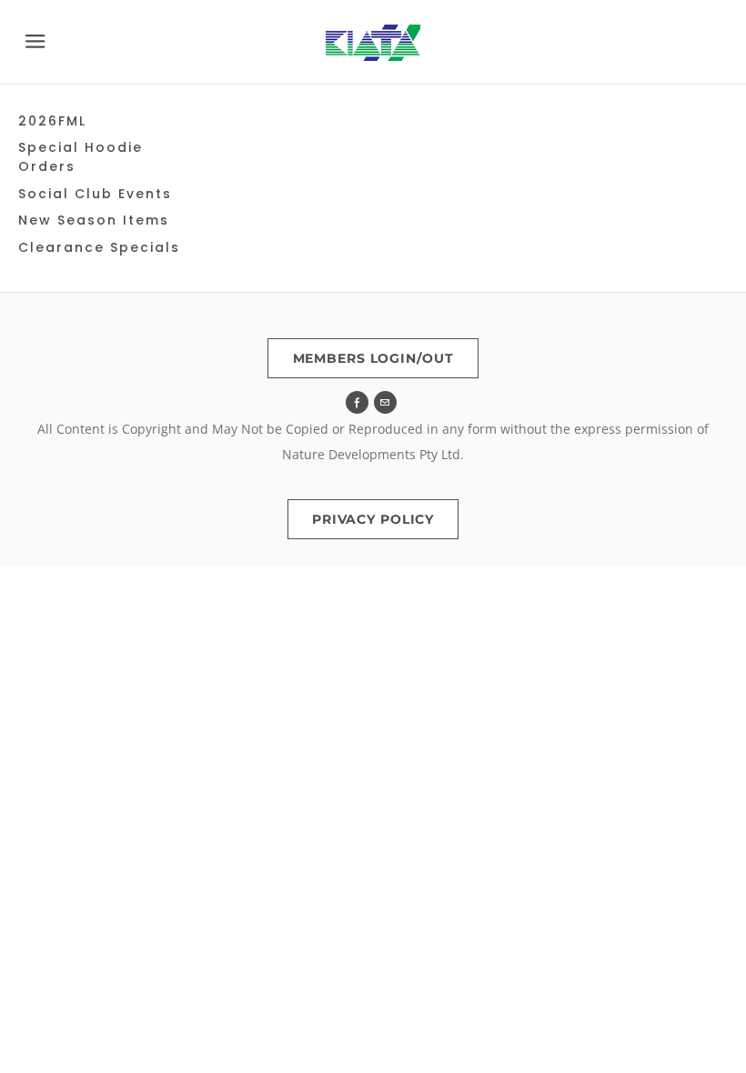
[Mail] (385, 402)
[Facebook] (357, 402)
